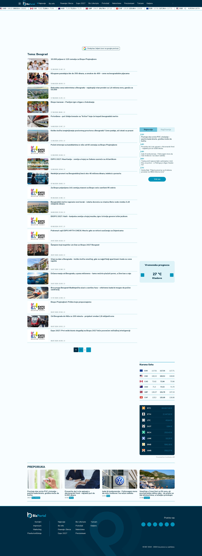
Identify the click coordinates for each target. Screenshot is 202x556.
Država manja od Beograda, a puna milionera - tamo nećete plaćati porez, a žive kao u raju (91, 273)
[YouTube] (155, 524)
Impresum (37, 525)
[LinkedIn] (167, 524)
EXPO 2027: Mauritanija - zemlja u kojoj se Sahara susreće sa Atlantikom (84, 159)
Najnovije (61, 522)
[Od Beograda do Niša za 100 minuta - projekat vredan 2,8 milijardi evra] (37, 321)
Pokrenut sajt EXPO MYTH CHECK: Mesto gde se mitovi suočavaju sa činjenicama (87, 230)
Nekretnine (80, 529)
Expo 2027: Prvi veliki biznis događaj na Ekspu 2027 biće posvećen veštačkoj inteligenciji (90, 330)
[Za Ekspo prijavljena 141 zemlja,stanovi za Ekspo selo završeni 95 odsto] (37, 193)
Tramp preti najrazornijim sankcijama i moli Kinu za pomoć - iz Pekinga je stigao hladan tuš (157, 163)
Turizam (146, 498)
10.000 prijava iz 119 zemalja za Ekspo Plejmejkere (74, 59)
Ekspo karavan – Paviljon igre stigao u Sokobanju (72, 102)
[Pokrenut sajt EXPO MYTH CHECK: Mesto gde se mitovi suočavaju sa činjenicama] (37, 235)
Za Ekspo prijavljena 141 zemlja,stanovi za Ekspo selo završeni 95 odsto (83, 187)
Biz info (61, 525)
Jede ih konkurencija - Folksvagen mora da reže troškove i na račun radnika (157, 155)
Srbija (71, 498)
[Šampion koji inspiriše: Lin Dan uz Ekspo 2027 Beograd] (37, 250)
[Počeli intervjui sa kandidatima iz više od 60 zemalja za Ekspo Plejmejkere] (37, 150)
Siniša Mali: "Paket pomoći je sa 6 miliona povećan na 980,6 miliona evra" (156, 171)
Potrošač (79, 525)
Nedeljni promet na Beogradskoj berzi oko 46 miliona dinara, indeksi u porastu (86, 173)
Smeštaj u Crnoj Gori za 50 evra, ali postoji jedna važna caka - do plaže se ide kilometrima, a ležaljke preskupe (157, 493)
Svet (108, 496)
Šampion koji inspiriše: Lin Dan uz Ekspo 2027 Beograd (75, 245)
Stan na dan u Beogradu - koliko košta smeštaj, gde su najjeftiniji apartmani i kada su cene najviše (91, 260)
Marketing (37, 529)
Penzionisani (81, 533)
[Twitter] (149, 524)
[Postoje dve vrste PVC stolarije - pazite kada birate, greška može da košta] (44, 479)
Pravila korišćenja (34, 533)
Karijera (94, 525)
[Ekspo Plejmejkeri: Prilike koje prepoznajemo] (37, 307)
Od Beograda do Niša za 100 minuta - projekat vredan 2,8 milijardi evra (82, 316)
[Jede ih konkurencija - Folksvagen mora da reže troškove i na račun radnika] (119, 479)
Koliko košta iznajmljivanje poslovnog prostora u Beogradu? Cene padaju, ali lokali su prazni (92, 130)
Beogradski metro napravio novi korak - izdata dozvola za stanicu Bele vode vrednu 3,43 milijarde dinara (90, 203)
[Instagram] (161, 524)
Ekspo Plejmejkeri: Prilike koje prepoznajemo (71, 302)
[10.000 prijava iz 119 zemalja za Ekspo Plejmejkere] (37, 64)
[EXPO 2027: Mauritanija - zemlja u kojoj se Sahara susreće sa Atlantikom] (37, 164)
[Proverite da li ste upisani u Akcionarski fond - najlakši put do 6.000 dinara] (82, 479)
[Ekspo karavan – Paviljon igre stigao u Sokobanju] (37, 107)
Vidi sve (157, 179)
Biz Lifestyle (36, 498)
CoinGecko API (170, 457)
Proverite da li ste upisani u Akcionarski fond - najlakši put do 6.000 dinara (157, 148)
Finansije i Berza (64, 529)
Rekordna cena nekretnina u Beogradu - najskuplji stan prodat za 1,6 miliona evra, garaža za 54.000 (92, 88)
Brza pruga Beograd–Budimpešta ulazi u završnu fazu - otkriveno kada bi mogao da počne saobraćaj (91, 288)
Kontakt (38, 522)
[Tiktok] (173, 524)
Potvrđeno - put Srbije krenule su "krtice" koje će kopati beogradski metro (84, 116)
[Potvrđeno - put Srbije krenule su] (37, 121)
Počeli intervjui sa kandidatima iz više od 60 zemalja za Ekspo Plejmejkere (84, 145)
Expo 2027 (62, 533)
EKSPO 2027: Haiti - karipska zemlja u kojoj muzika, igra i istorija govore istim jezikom (89, 216)
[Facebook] (143, 524)
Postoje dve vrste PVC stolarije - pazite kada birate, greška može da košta (156, 139)
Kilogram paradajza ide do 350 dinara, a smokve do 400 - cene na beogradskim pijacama (90, 73)
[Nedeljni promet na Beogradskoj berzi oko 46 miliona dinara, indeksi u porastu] (37, 178)
